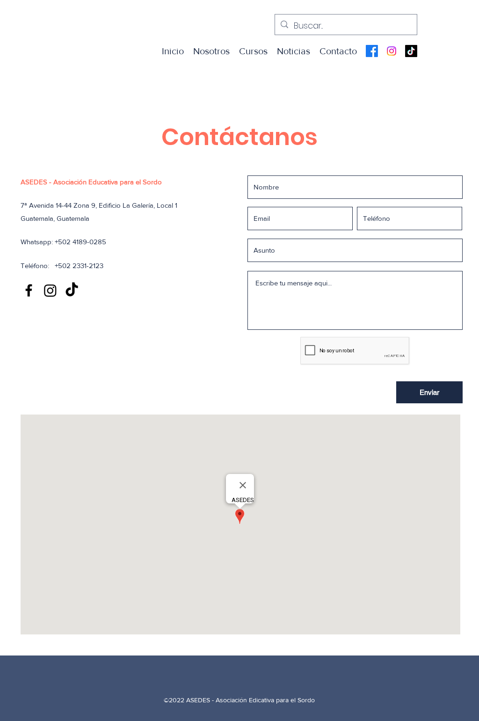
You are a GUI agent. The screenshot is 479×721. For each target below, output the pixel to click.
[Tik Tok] (411, 51)
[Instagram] (391, 51)
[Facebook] (372, 51)
